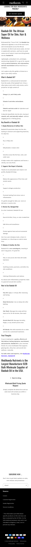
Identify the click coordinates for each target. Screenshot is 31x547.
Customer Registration (9, 499)
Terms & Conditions (8, 507)
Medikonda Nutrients (13, 541)
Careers (5, 496)
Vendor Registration (8, 503)
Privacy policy (12, 543)
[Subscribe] (26, 485)
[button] (3, 3)
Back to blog (16, 378)
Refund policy (23, 541)
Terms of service (20, 543)
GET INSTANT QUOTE (15, 14)
